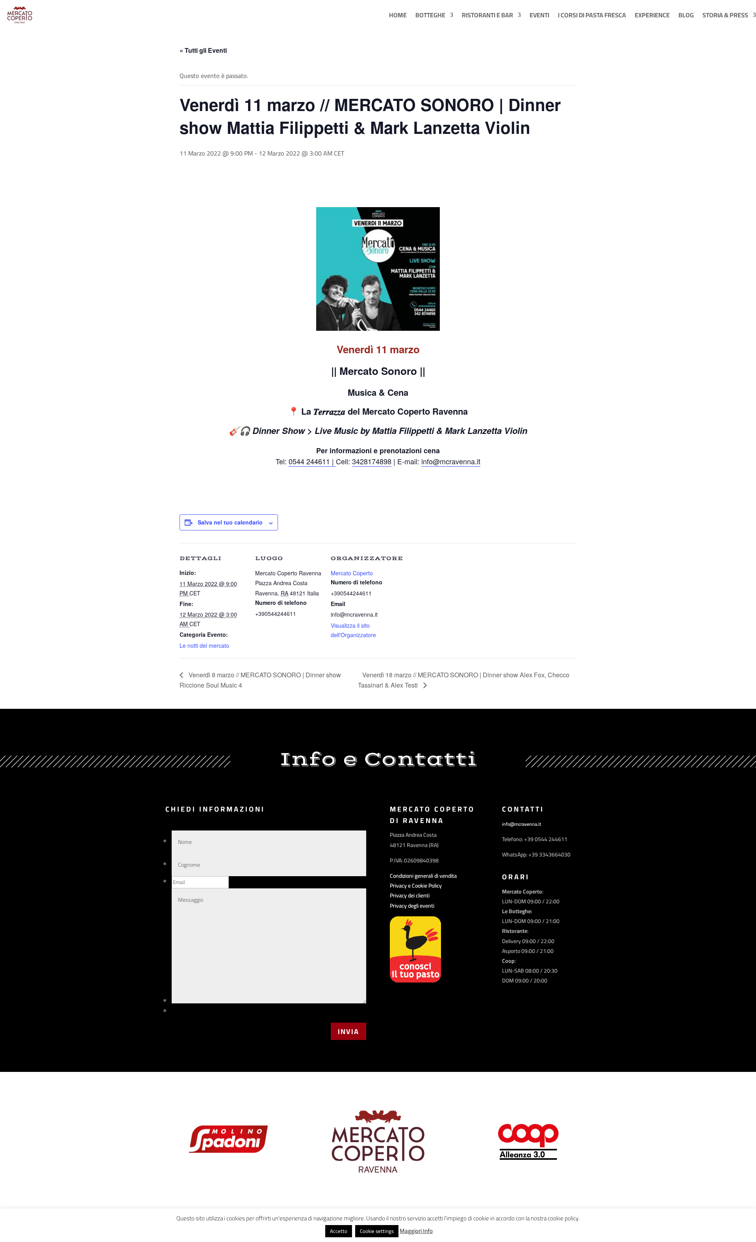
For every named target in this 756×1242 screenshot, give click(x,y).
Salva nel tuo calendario (230, 522)
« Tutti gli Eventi (203, 50)
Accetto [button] (338, 1231)
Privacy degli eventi (412, 906)
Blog (686, 15)
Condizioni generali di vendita (423, 876)
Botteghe (430, 15)
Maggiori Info (416, 1231)
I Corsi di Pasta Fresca (592, 15)
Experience (652, 15)
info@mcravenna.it (450, 461)
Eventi (539, 15)
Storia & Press (725, 15)
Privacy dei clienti (410, 895)
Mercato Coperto (352, 573)
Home (398, 15)
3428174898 (371, 461)
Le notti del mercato (204, 645)
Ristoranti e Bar (487, 15)
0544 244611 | (312, 461)
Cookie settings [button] (377, 1231)
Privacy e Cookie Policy (416, 886)
